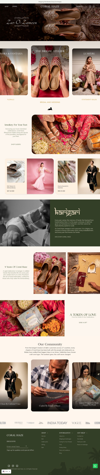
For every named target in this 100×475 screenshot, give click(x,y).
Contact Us (80, 436)
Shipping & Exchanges (65, 439)
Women (43, 436)
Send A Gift (83, 322)
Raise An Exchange (82, 444)
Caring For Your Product (65, 441)
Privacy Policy (62, 447)
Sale (42, 447)
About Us (61, 436)
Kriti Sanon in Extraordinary (11, 187)
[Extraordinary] (16, 172)
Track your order (81, 441)
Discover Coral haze (63, 237)
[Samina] (66, 172)
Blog (60, 453)
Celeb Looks (44, 441)
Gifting (43, 444)
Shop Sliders (16, 144)
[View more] (66, 134)
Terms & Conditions (64, 450)
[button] (7, 6)
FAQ (60, 444)
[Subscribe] (26, 446)
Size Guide (80, 439)
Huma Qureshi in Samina (63, 187)
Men (42, 439)
